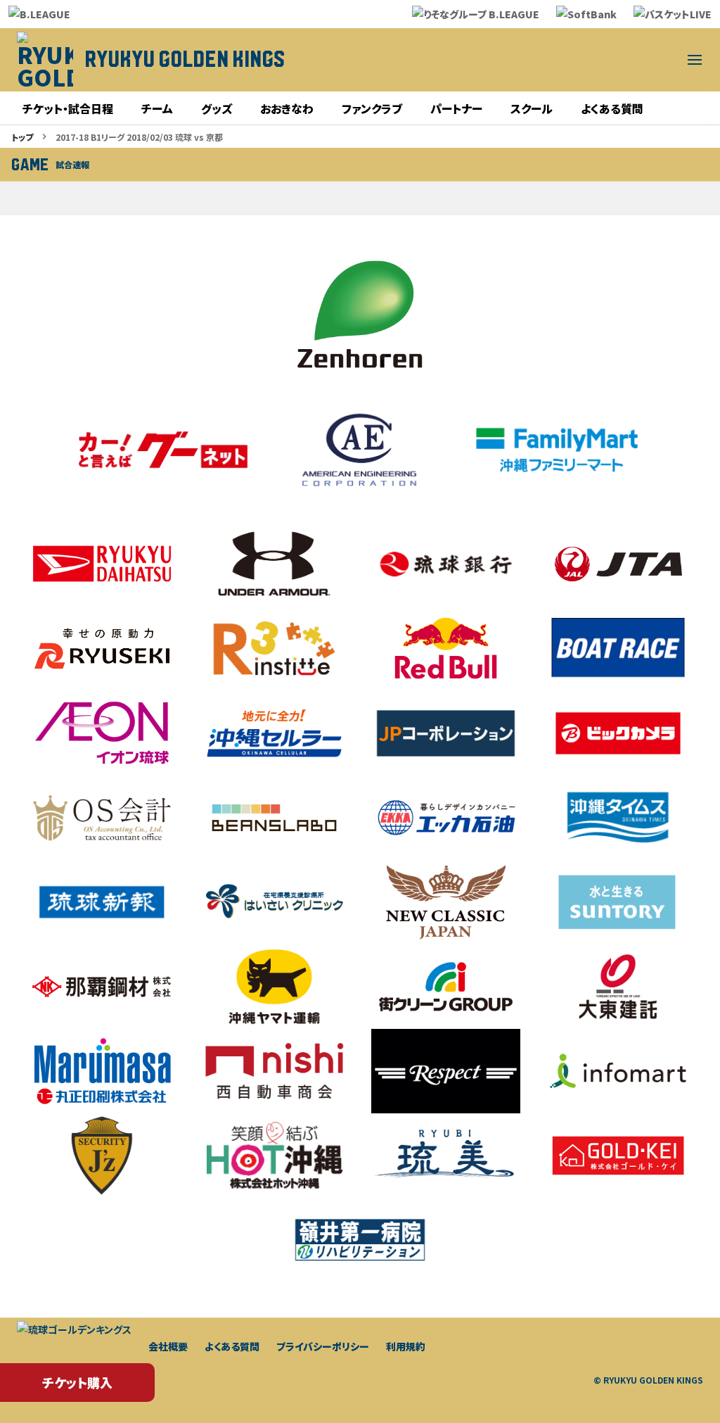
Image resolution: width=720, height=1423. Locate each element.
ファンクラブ (372, 108)
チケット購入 (77, 1382)
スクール (531, 108)
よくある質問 (612, 108)
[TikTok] (660, 59)
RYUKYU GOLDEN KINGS (184, 60)
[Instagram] (526, 59)
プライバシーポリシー (322, 1346)
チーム (157, 108)
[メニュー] (694, 59)
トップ (22, 137)
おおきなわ (287, 108)
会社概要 (168, 1346)
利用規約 (405, 1346)
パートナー (456, 108)
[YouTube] (593, 59)
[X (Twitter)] (492, 59)
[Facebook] (627, 59)
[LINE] (559, 59)
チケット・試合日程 (67, 108)
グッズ (216, 108)
